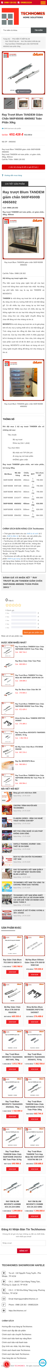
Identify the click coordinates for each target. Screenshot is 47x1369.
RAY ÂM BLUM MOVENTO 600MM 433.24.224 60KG (12, 1204)
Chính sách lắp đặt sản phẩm (14, 1330)
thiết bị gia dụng (14, 559)
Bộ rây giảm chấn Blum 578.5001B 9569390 (12, 1010)
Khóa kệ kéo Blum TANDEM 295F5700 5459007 (34, 1010)
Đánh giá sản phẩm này (33, 632)
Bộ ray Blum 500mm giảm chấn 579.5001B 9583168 (34, 962)
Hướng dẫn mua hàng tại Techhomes (17, 1326)
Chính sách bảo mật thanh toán (14, 1342)
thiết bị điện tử (12, 536)
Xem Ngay (12, 972)
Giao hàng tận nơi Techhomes (14, 1358)
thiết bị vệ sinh (32, 534)
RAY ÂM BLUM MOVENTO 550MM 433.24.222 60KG (34, 1204)
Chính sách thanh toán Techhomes (16, 1350)
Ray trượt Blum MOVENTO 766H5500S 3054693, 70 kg (34, 1057)
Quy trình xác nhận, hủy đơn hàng (16, 1346)
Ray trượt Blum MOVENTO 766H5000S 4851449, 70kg (12, 1057)
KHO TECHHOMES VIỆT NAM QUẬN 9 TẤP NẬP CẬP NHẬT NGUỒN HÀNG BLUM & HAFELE (28, 872)
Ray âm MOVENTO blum (25, 761)
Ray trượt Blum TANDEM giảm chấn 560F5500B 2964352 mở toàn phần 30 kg (29, 777)
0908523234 (26, 2)
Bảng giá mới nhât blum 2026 (24, 793)
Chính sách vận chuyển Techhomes (16, 1334)
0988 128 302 (10, 2)
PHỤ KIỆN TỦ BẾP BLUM (21, 39)
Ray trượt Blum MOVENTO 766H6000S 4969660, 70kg (12, 1104)
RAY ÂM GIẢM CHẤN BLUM (30, 41)
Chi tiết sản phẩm (15, 184)
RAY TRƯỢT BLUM (12, 41)
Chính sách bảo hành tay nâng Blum (17, 1338)
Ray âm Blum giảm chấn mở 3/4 (28, 690)
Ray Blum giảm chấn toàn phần (28, 661)
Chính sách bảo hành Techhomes (15, 1354)
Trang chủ (6, 39)
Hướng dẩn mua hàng (13, 175)
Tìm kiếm (39, 30)
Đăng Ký (24, 1251)
